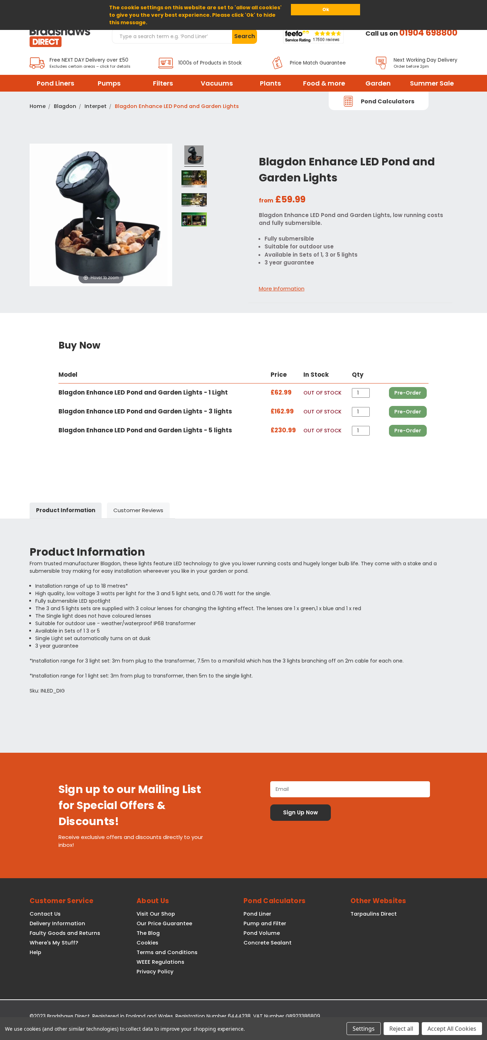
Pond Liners (55, 83)
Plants (270, 83)
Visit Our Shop (156, 913)
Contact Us (45, 913)
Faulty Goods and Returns (65, 933)
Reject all (401, 1029)
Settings (364, 1029)
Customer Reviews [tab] (138, 510)
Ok (325, 9)
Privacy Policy (155, 971)
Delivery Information (57, 923)
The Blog (148, 933)
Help (35, 952)
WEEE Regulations (160, 962)
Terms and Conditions (167, 952)
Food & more (324, 83)
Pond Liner (257, 913)
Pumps (109, 83)
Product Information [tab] (65, 510)
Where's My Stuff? (54, 942)
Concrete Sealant (268, 942)
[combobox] (172, 36)
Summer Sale (432, 83)
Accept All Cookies (451, 1029)
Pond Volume (262, 933)
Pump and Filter (265, 923)
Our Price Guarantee (164, 923)
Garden (378, 83)
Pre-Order (407, 392)
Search (244, 36)
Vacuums (217, 83)
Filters (163, 83)
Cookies (147, 942)
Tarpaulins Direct (373, 913)
